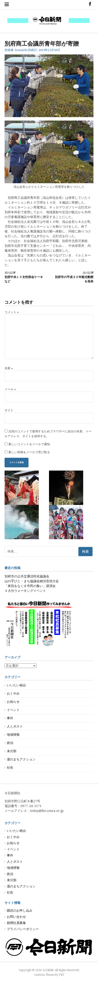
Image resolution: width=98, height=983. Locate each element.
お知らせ (13, 701)
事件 (10, 718)
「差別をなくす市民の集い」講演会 (30, 586)
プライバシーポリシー (23, 929)
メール (10, 389)
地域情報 (13, 734)
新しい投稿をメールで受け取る (29, 452)
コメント (12, 312)
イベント (13, 710)
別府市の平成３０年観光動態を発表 (74, 277)
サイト (9, 410)
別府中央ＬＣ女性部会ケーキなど (24, 277)
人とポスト (15, 726)
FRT (61, 974)
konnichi (21, 50)
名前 (9, 368)
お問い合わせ (16, 916)
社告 (10, 767)
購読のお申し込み (19, 910)
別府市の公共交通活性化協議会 (27, 576)
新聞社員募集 (16, 923)
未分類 (11, 751)
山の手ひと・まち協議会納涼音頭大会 (32, 581)
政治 (10, 743)
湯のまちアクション (21, 759)
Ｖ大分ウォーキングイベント (25, 590)
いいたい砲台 (16, 685)
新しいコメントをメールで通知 (29, 444)
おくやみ (13, 693)
